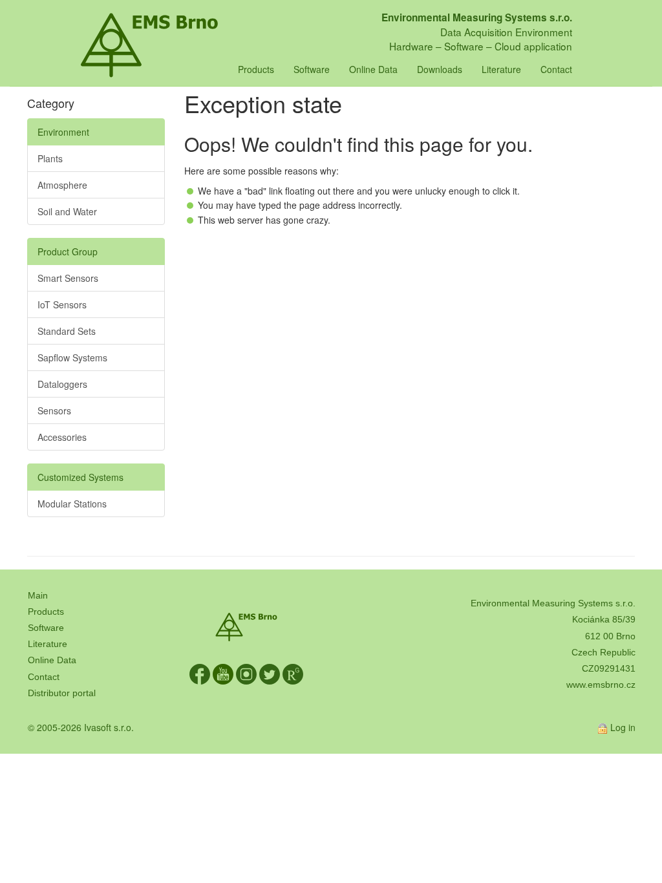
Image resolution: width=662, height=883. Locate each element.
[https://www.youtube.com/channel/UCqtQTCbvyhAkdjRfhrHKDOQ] (223, 673)
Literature (501, 69)
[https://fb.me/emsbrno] (199, 673)
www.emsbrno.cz (600, 684)
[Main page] (149, 16)
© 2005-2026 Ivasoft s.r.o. (81, 727)
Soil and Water (67, 211)
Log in (622, 727)
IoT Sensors (62, 304)
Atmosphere (62, 184)
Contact (556, 69)
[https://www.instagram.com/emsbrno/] (246, 673)
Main (38, 595)
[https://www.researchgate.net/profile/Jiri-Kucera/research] (293, 673)
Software (312, 69)
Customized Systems (80, 477)
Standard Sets (66, 330)
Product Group (67, 251)
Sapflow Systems (72, 357)
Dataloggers (62, 384)
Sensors (54, 410)
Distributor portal (62, 693)
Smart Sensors (67, 277)
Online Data (373, 69)
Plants (50, 158)
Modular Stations (72, 503)
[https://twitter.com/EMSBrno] (269, 673)
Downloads (439, 69)
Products (256, 69)
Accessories (62, 437)
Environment (63, 131)
